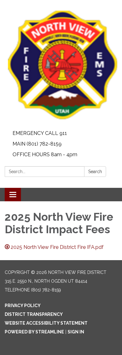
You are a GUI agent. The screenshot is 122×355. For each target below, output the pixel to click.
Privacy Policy (23, 305)
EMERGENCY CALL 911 (40, 133)
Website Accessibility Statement (46, 323)
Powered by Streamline (34, 331)
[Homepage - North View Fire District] (61, 64)
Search (95, 171)
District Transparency (34, 314)
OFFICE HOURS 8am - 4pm (45, 154)
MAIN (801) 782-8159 (37, 144)
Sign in (76, 331)
